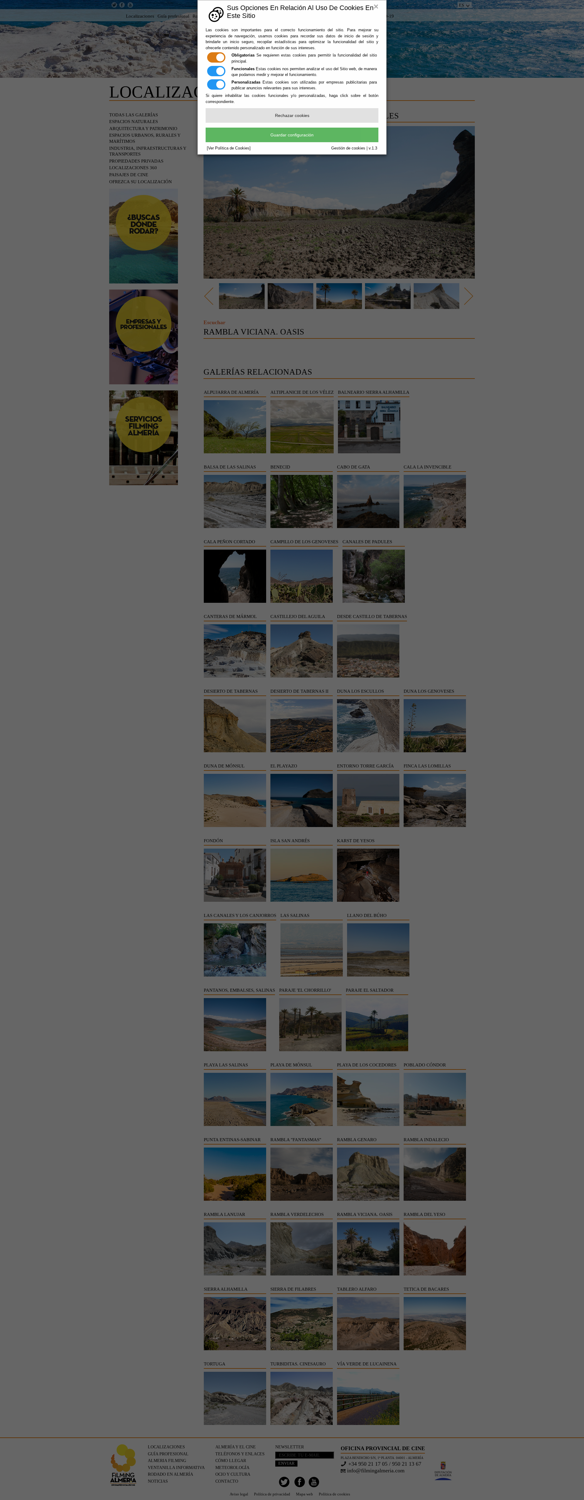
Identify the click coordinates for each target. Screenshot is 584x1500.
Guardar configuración (292, 134)
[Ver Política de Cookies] (229, 148)
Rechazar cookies (292, 115)
